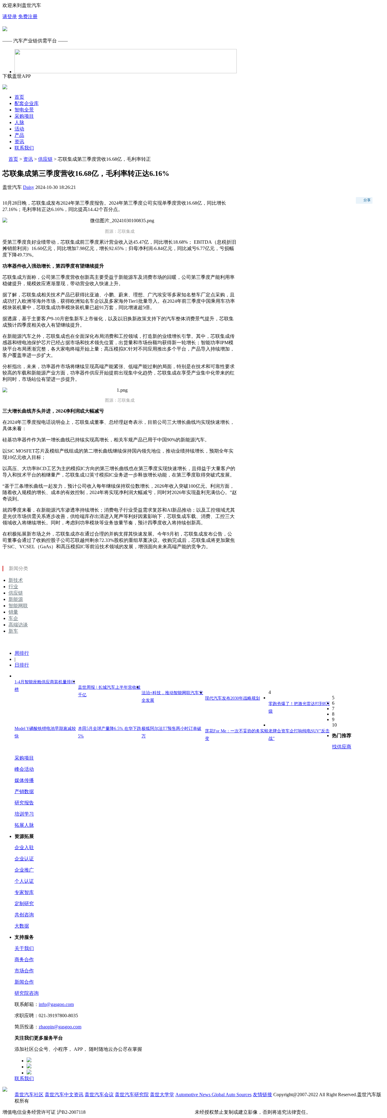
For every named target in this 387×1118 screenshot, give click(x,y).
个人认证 (24, 881)
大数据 (22, 925)
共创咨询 (24, 914)
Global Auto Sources (232, 1094)
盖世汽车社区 (29, 1094)
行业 (13, 586)
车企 (13, 618)
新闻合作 (24, 981)
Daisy (28, 187)
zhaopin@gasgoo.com (60, 1026)
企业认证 (24, 858)
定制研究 (24, 903)
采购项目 (24, 116)
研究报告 (24, 802)
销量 (13, 612)
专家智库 (24, 892)
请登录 (9, 16)
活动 (19, 128)
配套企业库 (27, 103)
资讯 (19, 141)
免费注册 (27, 16)
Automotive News (193, 1094)
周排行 (22, 653)
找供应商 (341, 746)
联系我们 (24, 147)
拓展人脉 (24, 825)
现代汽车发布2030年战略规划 (232, 698)
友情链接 (262, 1094)
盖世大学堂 (162, 1094)
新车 (13, 631)
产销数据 (24, 791)
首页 (19, 97)
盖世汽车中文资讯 (64, 1094)
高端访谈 (18, 624)
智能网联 (18, 605)
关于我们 (24, 948)
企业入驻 (24, 847)
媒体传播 (24, 780)
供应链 (45, 159)
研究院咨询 (27, 993)
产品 (19, 135)
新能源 (15, 599)
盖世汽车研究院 (132, 1094)
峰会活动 (24, 769)
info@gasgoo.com (56, 1004)
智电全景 (24, 109)
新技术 (15, 580)
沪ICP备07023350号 (107, 1112)
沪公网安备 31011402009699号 (161, 1112)
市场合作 (24, 970)
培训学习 (24, 813)
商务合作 (24, 959)
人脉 (19, 122)
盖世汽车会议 (99, 1094)
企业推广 (24, 869)
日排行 (22, 665)
